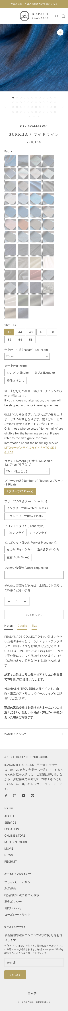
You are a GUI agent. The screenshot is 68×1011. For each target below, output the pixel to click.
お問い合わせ (13, 908)
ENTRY (15, 974)
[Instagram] (14, 795)
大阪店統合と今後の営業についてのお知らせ (34, 3)
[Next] (63, 107)
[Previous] (4, 107)
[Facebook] (5, 795)
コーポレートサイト (17, 914)
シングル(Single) (18, 372)
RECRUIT (10, 861)
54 (20, 339)
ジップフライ (38, 532)
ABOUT (9, 816)
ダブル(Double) (44, 372)
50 (52, 332)
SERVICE (10, 822)
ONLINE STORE (14, 835)
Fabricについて (15, 734)
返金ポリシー (13, 901)
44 (20, 332)
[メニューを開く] (5, 15)
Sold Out (34, 614)
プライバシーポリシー (18, 882)
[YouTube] (23, 795)
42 (9, 332)
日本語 (32, 993)
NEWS (8, 855)
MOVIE (8, 848)
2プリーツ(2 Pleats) (20, 491)
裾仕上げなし (15, 380)
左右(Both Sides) (18, 557)
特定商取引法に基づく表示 (21, 895)
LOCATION (11, 829)
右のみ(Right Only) (19, 549)
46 (31, 332)
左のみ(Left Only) (49, 549)
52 (9, 339)
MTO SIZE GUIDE (16, 842)
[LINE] (32, 795)
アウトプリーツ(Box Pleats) (25, 516)
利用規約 (10, 888)
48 (41, 332)
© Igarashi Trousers (34, 1001)
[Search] (56, 15)
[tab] (8, 626)
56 (31, 339)
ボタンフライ (15, 532)
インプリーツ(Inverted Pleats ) (27, 508)
